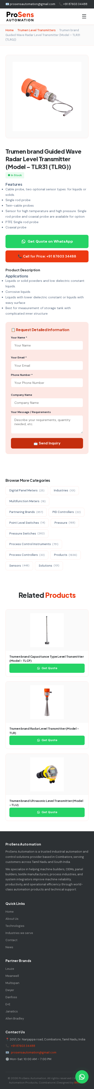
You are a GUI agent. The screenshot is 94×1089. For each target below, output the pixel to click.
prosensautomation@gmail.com (33, 1052)
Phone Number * (22, 375)
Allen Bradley (14, 1018)
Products (65, 555)
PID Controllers (66, 512)
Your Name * (19, 337)
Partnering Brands (26, 512)
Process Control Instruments (33, 544)
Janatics (11, 1011)
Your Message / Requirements (31, 412)
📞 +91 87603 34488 (73, 4)
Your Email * (19, 357)
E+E (7, 1004)
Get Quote (49, 668)
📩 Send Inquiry (47, 443)
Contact (11, 940)
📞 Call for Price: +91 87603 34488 (47, 256)
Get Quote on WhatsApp (50, 241)
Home (9, 30)
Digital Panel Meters (26, 490)
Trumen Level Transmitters (36, 30)
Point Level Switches (27, 523)
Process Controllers (26, 555)
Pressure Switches (26, 533)
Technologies (14, 926)
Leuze (9, 969)
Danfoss (11, 997)
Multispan (12, 983)
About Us (11, 919)
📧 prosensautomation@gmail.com (30, 4)
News (9, 947)
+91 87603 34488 (23, 1046)
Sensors (19, 566)
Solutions (49, 566)
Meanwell (12, 976)
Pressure (65, 523)
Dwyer (9, 990)
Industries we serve (19, 933)
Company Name (21, 395)
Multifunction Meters (27, 501)
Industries (64, 490)
